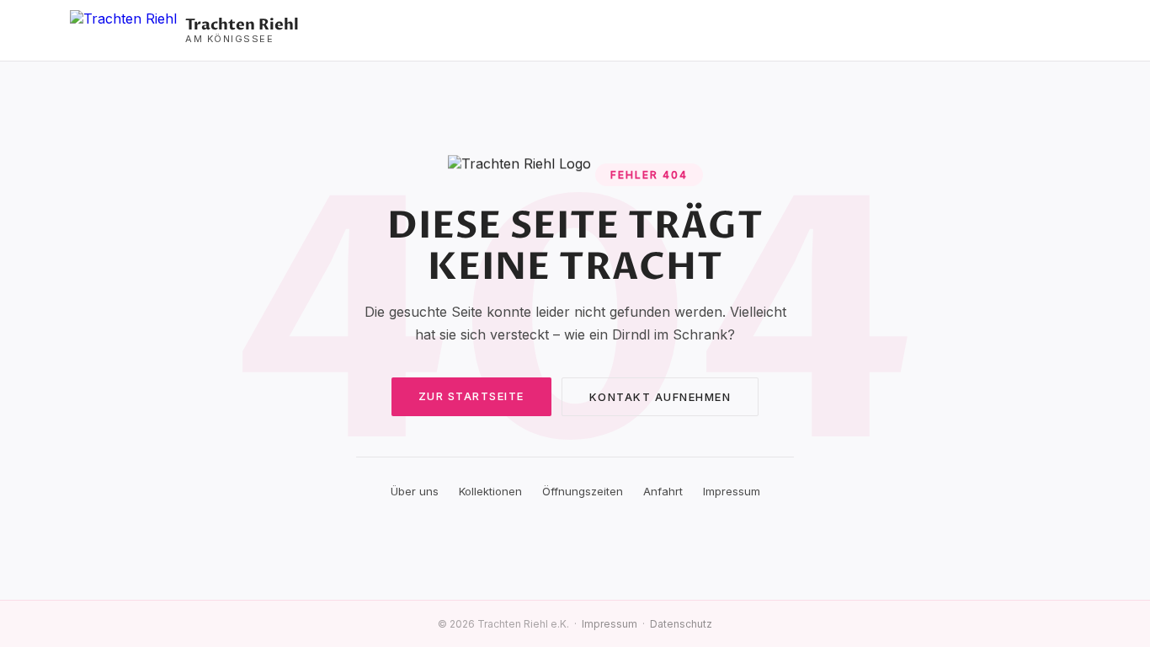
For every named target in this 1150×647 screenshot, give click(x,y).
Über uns (415, 491)
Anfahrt (663, 491)
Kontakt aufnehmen (660, 397)
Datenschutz (681, 624)
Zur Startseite (471, 396)
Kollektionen (490, 491)
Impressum (731, 491)
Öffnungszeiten (582, 491)
